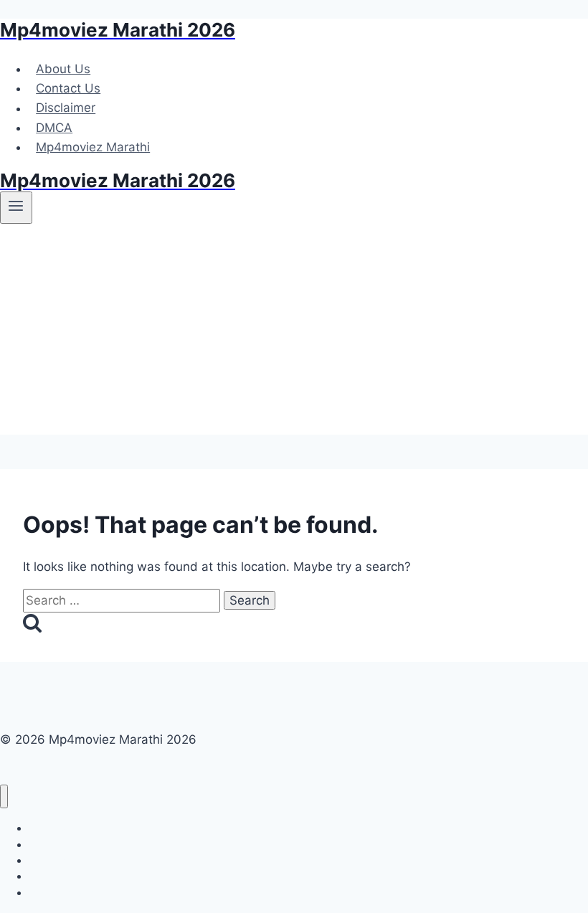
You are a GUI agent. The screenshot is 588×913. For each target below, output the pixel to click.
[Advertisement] (294, 334)
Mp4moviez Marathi (93, 147)
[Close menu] (4, 796)
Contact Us (68, 88)
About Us (63, 69)
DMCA (54, 127)
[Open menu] (16, 207)
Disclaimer (65, 108)
